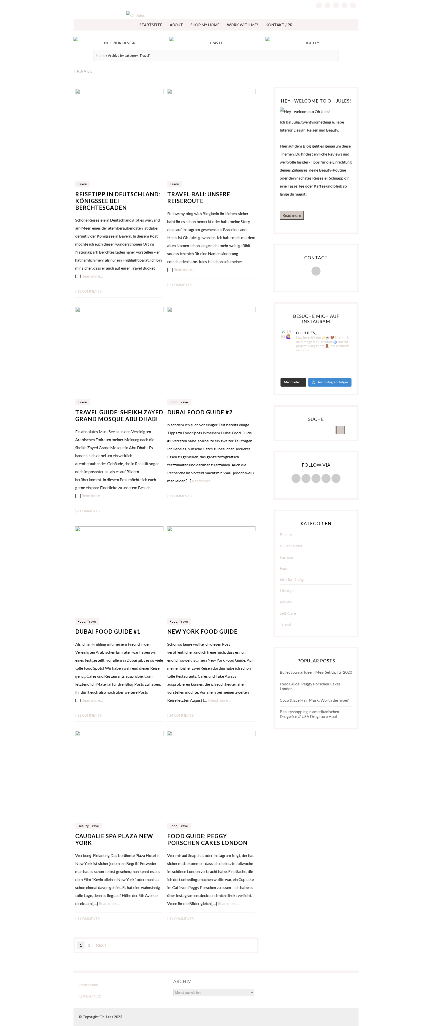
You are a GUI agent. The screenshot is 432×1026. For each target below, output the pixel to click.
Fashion (286, 557)
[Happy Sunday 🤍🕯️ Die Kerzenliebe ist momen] (339, 359)
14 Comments (181, 715)
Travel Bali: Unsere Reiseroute (198, 197)
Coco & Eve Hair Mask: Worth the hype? (314, 700)
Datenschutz (90, 995)
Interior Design (293, 579)
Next (101, 945)
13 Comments (89, 291)
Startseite (151, 25)
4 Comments (88, 919)
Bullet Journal (291, 545)
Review (286, 601)
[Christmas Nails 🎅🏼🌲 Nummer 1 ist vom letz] (316, 372)
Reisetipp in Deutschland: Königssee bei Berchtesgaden (117, 201)
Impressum (88, 984)
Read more (291, 215)
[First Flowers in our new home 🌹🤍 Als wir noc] (292, 359)
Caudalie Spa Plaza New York (114, 839)
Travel (82, 184)
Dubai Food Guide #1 (107, 631)
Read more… (92, 276)
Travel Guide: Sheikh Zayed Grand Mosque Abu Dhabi (119, 415)
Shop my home (205, 25)
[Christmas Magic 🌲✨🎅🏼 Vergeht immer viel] (292, 372)
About (176, 25)
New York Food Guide (202, 631)
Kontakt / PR (279, 25)
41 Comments (181, 919)
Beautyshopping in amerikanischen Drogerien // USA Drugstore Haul (309, 714)
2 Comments (180, 285)
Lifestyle (287, 590)
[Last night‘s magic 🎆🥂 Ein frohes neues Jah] (316, 366)
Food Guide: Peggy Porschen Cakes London (207, 839)
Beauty (83, 826)
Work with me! (242, 25)
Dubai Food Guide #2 (199, 412)
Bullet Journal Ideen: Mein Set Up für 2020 (316, 672)
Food (174, 402)
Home (100, 56)
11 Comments (89, 715)
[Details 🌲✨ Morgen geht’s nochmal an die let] (339, 372)
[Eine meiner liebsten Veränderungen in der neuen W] (292, 366)
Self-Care (288, 613)
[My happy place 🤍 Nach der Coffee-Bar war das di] (316, 359)
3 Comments (88, 511)
